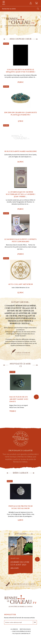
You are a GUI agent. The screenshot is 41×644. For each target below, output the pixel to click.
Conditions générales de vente (21, 631)
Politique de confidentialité (21, 633)
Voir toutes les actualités (23, 584)
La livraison (14, 629)
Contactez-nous (22, 353)
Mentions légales (25, 629)
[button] (36, 397)
